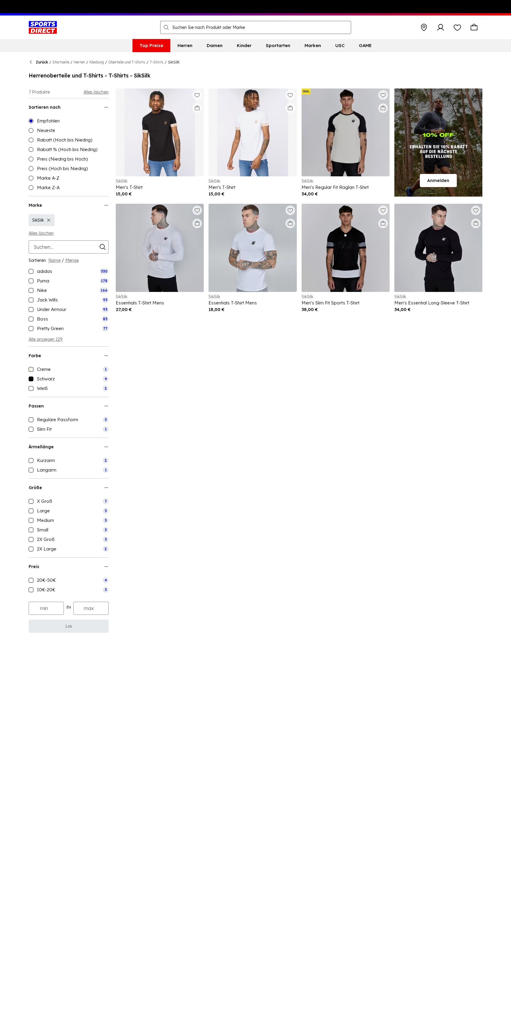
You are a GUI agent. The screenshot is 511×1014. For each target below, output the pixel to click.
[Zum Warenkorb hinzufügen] (197, 108)
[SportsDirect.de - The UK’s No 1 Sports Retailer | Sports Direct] (43, 27)
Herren (79, 62)
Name (54, 260)
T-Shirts (156, 62)
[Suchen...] (166, 27)
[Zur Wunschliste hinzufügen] (197, 95)
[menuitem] (151, 45)
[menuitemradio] (69, 121)
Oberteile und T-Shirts (126, 62)
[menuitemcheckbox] (69, 271)
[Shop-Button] (424, 27)
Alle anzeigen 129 (45, 339)
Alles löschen (96, 92)
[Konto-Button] (440, 27)
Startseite (61, 62)
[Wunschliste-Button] (457, 27)
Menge (72, 260)
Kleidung (96, 62)
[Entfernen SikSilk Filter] (48, 220)
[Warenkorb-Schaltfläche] (474, 27)
